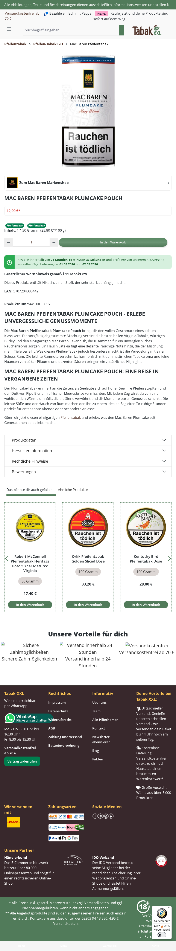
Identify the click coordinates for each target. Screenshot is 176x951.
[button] (169, 27)
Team (96, 711)
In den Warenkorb (113, 242)
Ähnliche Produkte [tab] (73, 489)
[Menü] (9, 29)
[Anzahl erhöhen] (54, 242)
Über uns (99, 702)
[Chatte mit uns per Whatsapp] (22, 718)
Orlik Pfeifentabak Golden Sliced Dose (88, 559)
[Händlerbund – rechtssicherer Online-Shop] (73, 860)
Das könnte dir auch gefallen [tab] (29, 489)
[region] (88, 557)
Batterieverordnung (63, 745)
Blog (95, 750)
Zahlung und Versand (65, 737)
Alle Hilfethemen (105, 719)
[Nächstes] (169, 557)
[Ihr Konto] (164, 27)
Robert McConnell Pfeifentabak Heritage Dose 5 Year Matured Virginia (30, 563)
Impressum (57, 702)
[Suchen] (121, 30)
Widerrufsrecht (59, 719)
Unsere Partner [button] (19, 850)
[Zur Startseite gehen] (146, 29)
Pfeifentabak (71, 417)
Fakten (97, 759)
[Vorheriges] (6, 557)
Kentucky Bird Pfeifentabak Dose (146, 559)
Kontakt (98, 728)
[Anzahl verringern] (8, 242)
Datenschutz (58, 711)
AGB (51, 728)
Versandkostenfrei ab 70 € (22, 16)
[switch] (162, 934)
